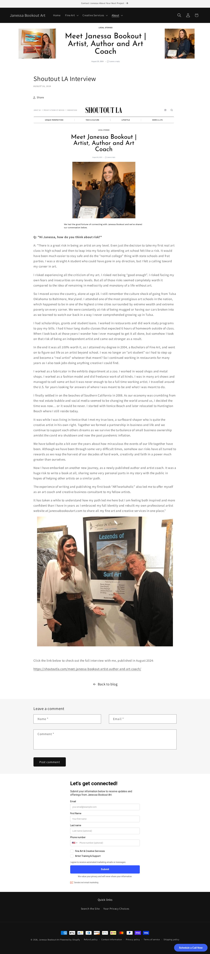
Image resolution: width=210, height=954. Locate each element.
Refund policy (91, 939)
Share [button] (40, 97)
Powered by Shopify (70, 939)
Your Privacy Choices (116, 908)
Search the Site (90, 908)
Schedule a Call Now (191, 947)
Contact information (111, 939)
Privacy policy (133, 939)
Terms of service (152, 939)
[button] (71, 15)
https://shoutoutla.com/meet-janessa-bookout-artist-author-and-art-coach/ (87, 669)
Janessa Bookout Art (49, 939)
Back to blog (108, 684)
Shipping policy (171, 939)
